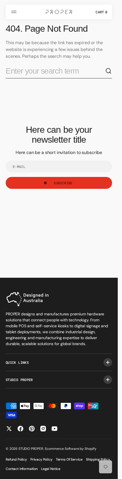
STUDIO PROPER (30, 448)
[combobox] (55, 71)
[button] (14, 11)
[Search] (108, 71)
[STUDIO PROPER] (59, 12)
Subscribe (63, 183)
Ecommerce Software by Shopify (70, 448)
